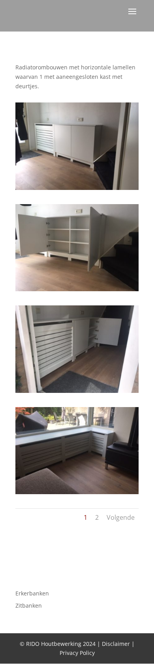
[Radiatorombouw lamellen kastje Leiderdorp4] (77, 494)
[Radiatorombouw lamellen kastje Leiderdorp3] (77, 392)
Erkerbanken (32, 593)
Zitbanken (28, 605)
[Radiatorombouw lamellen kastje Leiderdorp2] (77, 291)
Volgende (121, 517)
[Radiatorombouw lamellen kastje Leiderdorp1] (77, 189)
